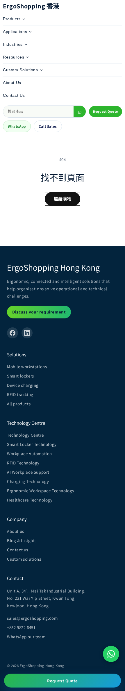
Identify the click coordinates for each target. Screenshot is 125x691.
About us (15, 531)
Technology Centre (25, 435)
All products (19, 403)
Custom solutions (24, 559)
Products (12, 19)
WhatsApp (17, 126)
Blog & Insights (22, 540)
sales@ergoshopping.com (32, 618)
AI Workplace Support (28, 472)
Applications (15, 31)
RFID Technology (23, 463)
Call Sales (48, 126)
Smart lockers (20, 376)
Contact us (17, 550)
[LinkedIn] (27, 332)
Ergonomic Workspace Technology (40, 490)
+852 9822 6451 (21, 627)
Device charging (23, 385)
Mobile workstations (27, 366)
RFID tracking (20, 394)
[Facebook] (12, 332)
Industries (13, 44)
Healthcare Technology (30, 500)
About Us (12, 82)
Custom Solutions (20, 70)
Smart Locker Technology (32, 444)
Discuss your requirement (39, 312)
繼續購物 (63, 199)
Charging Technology (28, 481)
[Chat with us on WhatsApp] (111, 654)
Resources (13, 57)
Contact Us (14, 95)
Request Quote (105, 111)
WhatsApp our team (26, 636)
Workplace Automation (29, 453)
